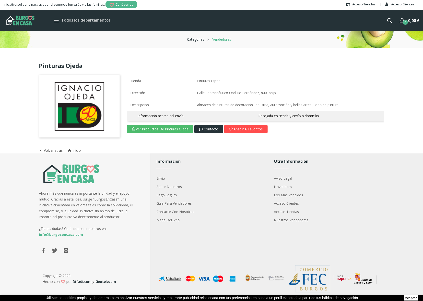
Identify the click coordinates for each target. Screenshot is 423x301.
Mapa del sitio (168, 220)
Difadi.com (82, 281)
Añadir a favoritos (248, 129)
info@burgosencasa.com (61, 234)
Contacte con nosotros (175, 211)
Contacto (210, 129)
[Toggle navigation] (56, 20)
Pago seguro (166, 195)
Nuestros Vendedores (291, 220)
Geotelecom (105, 281)
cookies (69, 298)
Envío (160, 178)
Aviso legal (283, 178)
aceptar (411, 298)
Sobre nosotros (169, 186)
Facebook (43, 250)
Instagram (65, 250)
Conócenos (124, 4)
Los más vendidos (288, 195)
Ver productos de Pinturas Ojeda (161, 129)
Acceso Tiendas (286, 211)
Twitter (54, 250)
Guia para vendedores (174, 203)
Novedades (283, 186)
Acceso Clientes (286, 203)
